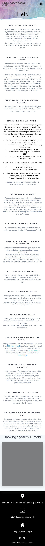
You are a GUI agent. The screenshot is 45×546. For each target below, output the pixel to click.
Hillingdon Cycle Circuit (13, 4)
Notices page (22, 252)
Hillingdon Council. (13, 346)
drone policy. (33, 350)
